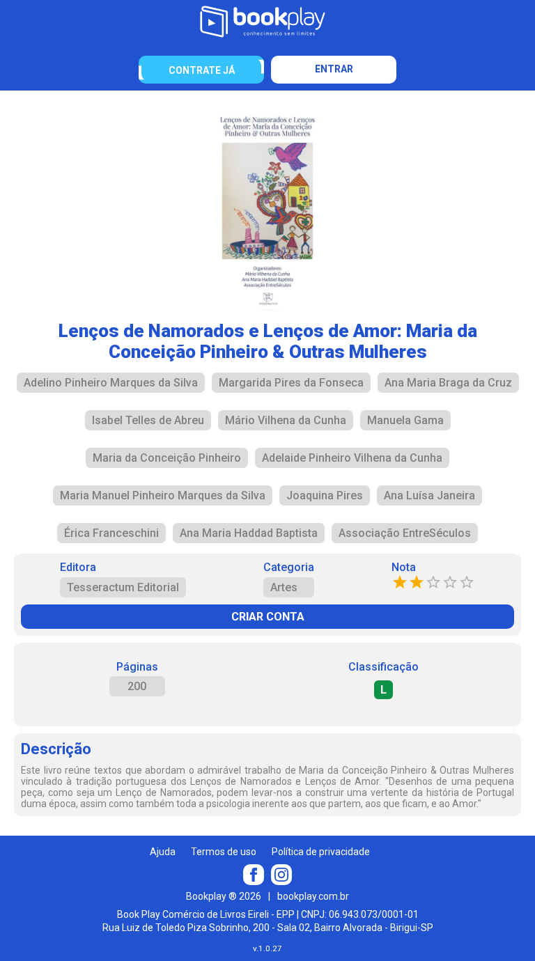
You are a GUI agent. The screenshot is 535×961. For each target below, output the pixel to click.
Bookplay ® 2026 (223, 896)
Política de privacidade (321, 851)
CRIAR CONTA (267, 616)
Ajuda (163, 851)
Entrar (334, 69)
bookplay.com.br (313, 896)
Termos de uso (223, 851)
